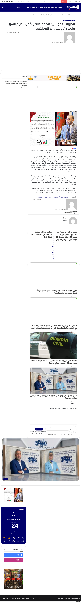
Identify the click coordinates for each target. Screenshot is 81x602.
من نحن (14, 598)
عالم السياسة (47, 7)
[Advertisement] (40, 57)
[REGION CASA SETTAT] (53, 129)
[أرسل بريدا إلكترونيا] (60, 42)
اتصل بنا (3, 598)
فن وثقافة (32, 7)
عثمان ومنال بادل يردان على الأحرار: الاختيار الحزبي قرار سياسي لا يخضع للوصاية (16, 83)
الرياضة (41, 7)
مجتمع (52, 7)
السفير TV (27, 7)
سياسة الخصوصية (21, 598)
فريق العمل (8, 598)
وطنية (56, 7)
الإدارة (62, 42)
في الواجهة (69, 14)
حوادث (37, 7)
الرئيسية (60, 7)
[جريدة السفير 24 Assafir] (73, 7)
